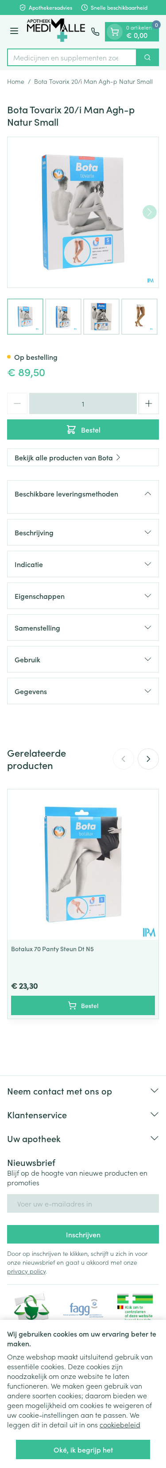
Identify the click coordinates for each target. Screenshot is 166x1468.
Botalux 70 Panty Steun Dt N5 (52, 948)
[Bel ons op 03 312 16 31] (95, 31)
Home (15, 81)
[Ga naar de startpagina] (56, 32)
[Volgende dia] (148, 758)
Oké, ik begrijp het (83, 1449)
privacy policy (26, 1270)
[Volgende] (150, 212)
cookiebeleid (120, 1424)
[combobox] (72, 57)
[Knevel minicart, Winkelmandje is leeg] (115, 32)
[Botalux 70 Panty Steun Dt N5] (83, 864)
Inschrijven (83, 1234)
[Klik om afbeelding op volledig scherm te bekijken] (83, 212)
